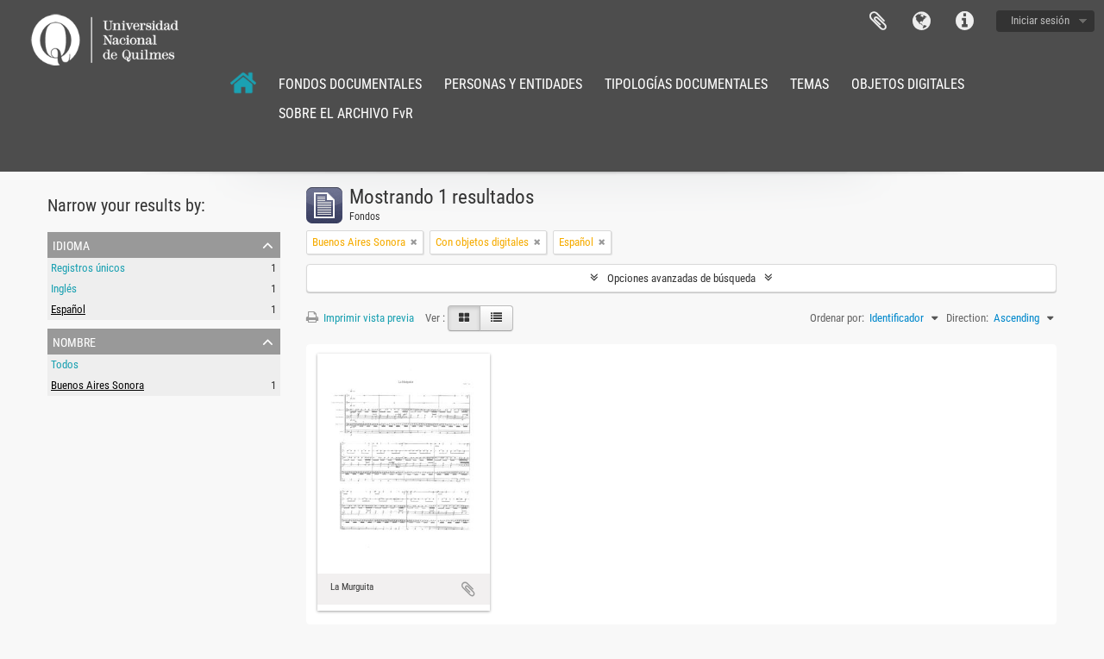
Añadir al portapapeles (468, 589)
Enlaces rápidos (964, 21)
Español (68, 309)
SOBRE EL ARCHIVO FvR (346, 113)
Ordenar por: (837, 317)
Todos (64, 364)
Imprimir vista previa (367, 317)
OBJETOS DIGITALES (907, 84)
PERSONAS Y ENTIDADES (513, 84)
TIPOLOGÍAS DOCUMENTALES (686, 84)
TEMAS (809, 84)
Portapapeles (878, 21)
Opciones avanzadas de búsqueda (681, 278)
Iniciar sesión (1040, 20)
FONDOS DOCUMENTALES (350, 84)
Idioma (921, 21)
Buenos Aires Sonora (97, 385)
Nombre (74, 340)
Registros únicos (88, 267)
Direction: (967, 317)
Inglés (64, 288)
